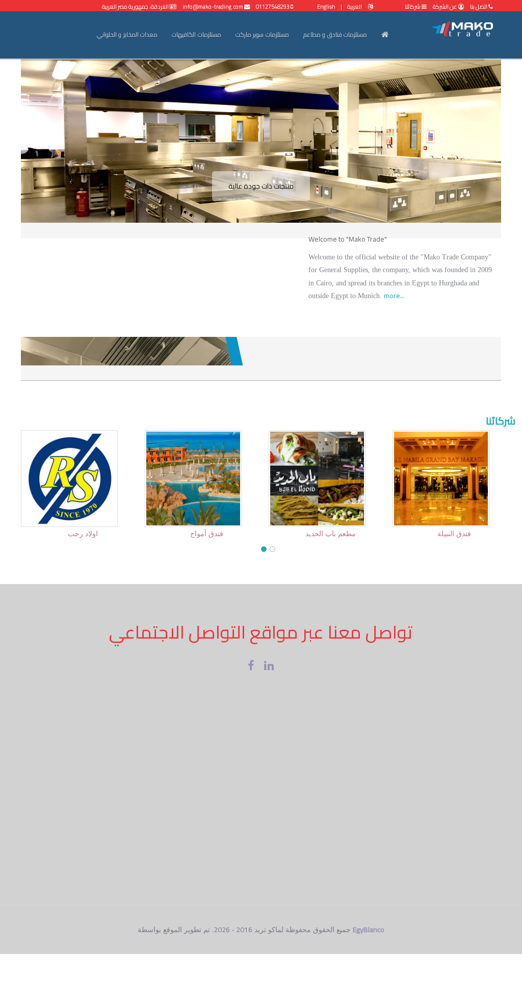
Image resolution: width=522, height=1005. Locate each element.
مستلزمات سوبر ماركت (262, 34)
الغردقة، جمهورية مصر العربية (136, 6)
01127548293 (273, 6)
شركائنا (413, 6)
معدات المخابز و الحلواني (127, 34)
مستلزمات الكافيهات (196, 34)
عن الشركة (445, 6)
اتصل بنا (478, 6)
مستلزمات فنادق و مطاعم (335, 34)
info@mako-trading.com (213, 6)
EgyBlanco (368, 929)
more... (394, 295)
